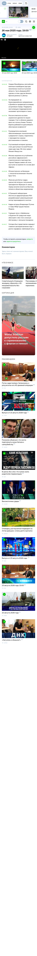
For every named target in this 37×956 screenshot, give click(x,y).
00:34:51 (4, 193)
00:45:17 (4, 224)
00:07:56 (4, 115)
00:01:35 (4, 84)
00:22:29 (4, 155)
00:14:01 (4, 131)
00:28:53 (4, 180)
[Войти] (30, 21)
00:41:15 (4, 213)
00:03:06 (4, 100)
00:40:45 (4, 204)
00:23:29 (4, 171)
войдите (30, 239)
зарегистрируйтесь (13, 241)
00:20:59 (4, 144)
